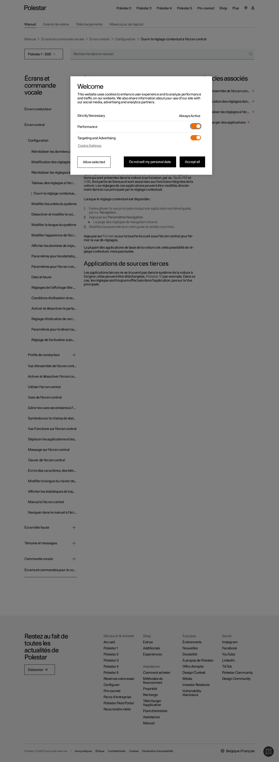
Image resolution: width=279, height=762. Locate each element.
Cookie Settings (89, 146)
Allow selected (94, 162)
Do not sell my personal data (150, 162)
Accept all (192, 162)
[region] (141, 125)
